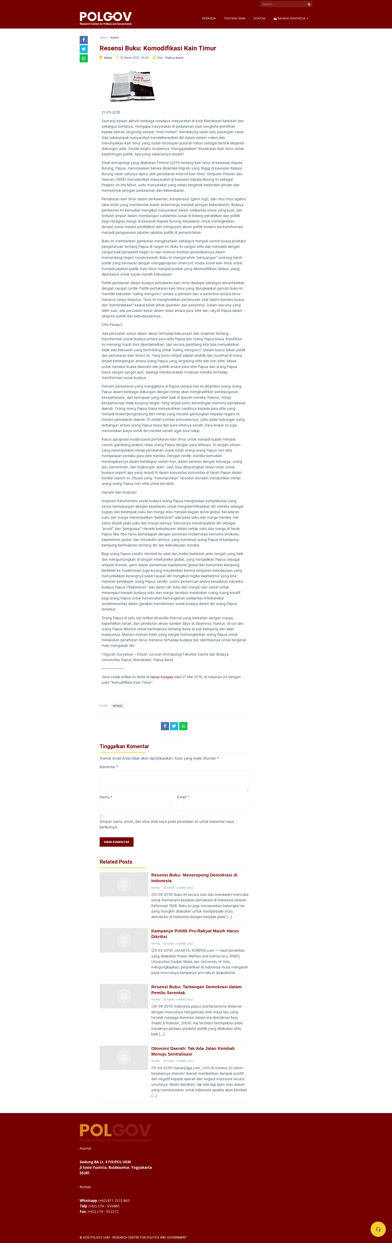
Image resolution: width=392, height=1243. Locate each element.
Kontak (259, 18)
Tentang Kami (234, 18)
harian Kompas (161, 677)
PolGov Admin (174, 57)
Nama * (106, 797)
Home (103, 37)
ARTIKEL (117, 706)
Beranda (209, 18)
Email (181, 797)
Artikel (114, 37)
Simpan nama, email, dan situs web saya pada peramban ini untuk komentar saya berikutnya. (167, 824)
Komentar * (109, 767)
